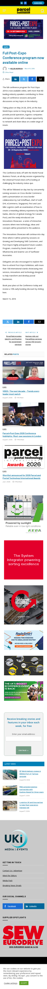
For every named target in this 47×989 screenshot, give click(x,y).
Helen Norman (16, 68)
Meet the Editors (10, 875)
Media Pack (7, 880)
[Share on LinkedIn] (15, 79)
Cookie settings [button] (10, 983)
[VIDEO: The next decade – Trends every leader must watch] (23, 372)
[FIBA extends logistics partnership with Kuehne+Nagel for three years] (10, 790)
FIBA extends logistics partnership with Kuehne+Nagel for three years (31, 789)
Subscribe (38, 3)
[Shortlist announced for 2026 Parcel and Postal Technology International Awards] (23, 456)
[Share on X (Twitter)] (24, 79)
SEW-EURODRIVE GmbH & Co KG (23, 947)
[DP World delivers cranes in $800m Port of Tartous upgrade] (10, 775)
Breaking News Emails (12, 885)
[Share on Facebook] (32, 79)
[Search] (42, 10)
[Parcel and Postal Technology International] (23, 10)
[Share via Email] (40, 79)
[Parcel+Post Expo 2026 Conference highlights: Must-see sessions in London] (23, 414)
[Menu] (4, 10)
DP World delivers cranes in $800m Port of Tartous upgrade (30, 773)
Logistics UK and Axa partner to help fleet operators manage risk (31, 805)
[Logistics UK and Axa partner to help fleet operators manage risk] (10, 806)
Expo (6, 47)
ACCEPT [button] (24, 983)
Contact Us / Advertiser (12, 870)
